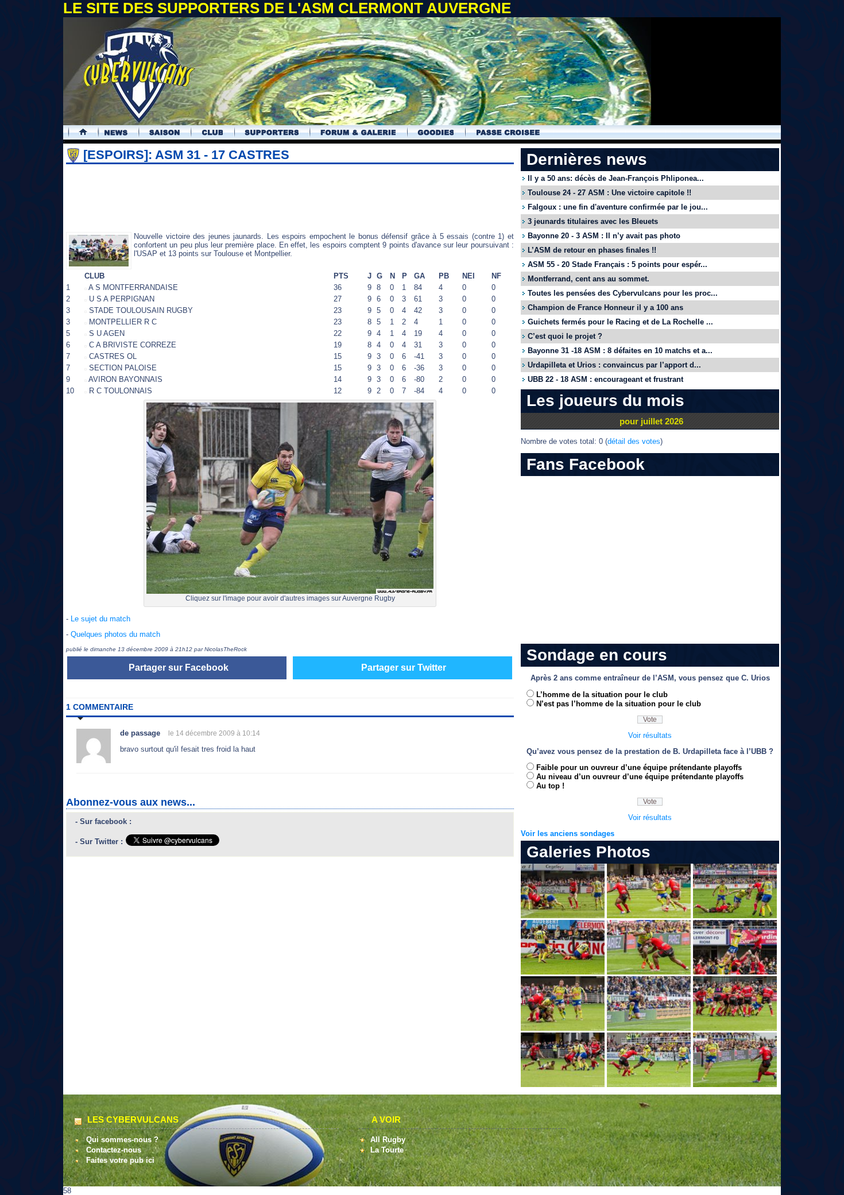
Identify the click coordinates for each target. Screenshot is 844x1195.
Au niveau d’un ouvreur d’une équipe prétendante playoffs (640, 776)
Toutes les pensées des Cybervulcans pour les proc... (623, 293)
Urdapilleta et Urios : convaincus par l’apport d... (614, 365)
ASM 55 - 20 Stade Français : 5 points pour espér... (617, 264)
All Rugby (387, 1139)
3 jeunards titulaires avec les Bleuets (593, 221)
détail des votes (633, 441)
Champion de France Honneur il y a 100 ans (605, 307)
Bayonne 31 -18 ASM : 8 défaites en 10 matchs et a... (620, 350)
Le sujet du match (100, 618)
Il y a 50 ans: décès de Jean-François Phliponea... (616, 178)
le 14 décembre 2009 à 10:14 (214, 733)
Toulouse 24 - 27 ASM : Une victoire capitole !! (609, 192)
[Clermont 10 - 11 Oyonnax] (563, 915)
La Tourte (387, 1150)
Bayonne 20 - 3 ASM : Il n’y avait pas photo (604, 235)
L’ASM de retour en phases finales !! (592, 250)
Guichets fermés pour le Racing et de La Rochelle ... (620, 322)
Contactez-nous (113, 1150)
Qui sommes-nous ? (122, 1139)
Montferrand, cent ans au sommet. (588, 278)
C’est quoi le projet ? (565, 336)
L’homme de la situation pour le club (602, 694)
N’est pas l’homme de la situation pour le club (618, 703)
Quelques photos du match (115, 634)
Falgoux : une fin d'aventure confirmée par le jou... (618, 207)
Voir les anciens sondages (567, 833)
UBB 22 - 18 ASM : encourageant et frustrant (605, 379)
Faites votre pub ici (120, 1160)
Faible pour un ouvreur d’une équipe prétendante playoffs (639, 767)
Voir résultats (650, 735)
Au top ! (550, 786)
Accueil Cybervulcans (77, 132)
